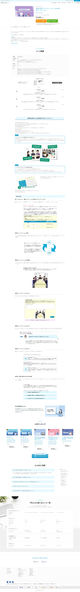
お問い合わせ (71, 0)
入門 (41, 522)
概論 (9, 524)
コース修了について (63, 479)
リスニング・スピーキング (12, 530)
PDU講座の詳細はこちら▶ (14, 43)
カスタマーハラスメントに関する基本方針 (23, 583)
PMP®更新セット (11, 512)
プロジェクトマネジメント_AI (28, 545)
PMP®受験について (63, 483)
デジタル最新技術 (11, 522)
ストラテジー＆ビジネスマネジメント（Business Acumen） (31, 512)
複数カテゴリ (10, 513)
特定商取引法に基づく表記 (14, 583)
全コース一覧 (20, 576)
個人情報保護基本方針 (40, 583)
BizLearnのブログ (64, 2)
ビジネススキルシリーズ (12, 528)
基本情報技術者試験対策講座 (12, 537)
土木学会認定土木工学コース (59, 531)
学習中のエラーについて (64, 477)
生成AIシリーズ (11, 543)
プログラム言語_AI (43, 545)
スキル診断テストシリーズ (59, 521)
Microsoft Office (11, 531)
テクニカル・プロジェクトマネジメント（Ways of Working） (47, 512)
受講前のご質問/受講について (64, 473)
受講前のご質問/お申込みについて (65, 471)
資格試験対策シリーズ (12, 536)
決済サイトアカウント (31, 575)
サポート (73, 2)
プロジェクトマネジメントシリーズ (14, 510)
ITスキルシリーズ (11, 518)
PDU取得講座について (64, 480)
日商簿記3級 (57, 537)
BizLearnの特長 (54, 2)
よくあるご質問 (31, 571)
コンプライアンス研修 (43, 531)
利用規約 (8, 583)
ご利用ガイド (69, 2)
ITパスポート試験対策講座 (44, 537)
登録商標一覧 (35, 583)
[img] (39, 89)
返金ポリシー (30, 583)
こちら (32, 473)
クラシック (26, 522)
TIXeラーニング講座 (11, 545)
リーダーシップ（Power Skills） (60, 512)
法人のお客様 (67, 0)
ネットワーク (10, 521)
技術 (57, 522)
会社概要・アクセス (52, 583)
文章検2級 (10, 539)
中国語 (57, 530)
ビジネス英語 (42, 530)
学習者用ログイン (77, 0)
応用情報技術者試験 (27, 537)
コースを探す (58, 2)
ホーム (51, 2)
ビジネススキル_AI (58, 545)
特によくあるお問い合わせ (64, 474)
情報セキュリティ (42, 521)
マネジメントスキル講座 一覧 (28, 531)
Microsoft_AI (10, 546)
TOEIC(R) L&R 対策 (27, 530)
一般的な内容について (63, 476)
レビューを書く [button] (57, 82)
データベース (26, 521)
